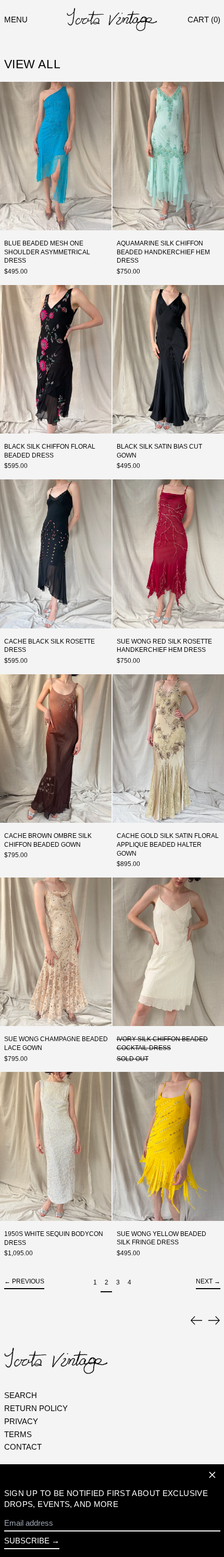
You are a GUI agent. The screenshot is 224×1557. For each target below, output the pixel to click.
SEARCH (20, 1395)
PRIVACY (21, 1421)
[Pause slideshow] (10, 1318)
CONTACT (23, 1446)
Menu (16, 19)
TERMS (18, 1434)
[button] (204, 19)
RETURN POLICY (36, 1408)
